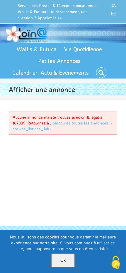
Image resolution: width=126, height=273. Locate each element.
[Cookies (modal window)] (115, 263)
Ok (63, 260)
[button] (101, 73)
